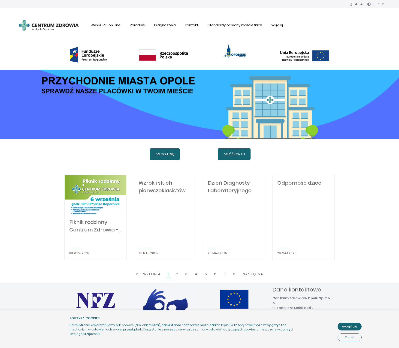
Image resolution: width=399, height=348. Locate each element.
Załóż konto (234, 154)
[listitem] (95, 217)
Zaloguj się (164, 154)
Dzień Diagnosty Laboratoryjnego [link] (229, 186)
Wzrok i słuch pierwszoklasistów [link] (162, 186)
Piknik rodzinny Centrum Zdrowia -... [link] (95, 226)
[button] (369, 4)
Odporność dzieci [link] (300, 182)
